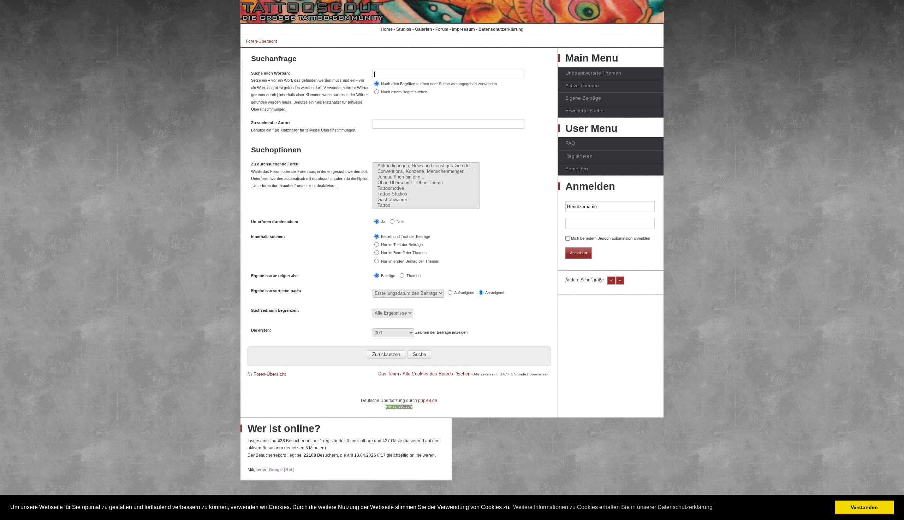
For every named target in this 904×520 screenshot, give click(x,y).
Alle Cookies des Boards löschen (436, 373)
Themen (413, 276)
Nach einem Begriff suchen (403, 92)
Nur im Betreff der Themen (403, 253)
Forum (441, 29)
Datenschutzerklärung (500, 29)
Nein (400, 222)
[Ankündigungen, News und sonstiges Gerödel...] (426, 166)
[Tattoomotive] (426, 188)
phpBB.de (427, 400)
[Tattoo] (426, 205)
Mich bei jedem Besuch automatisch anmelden (610, 238)
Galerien (423, 29)
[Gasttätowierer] (426, 200)
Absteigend (494, 293)
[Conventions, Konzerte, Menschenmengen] (426, 171)
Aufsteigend (463, 293)
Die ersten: (261, 330)
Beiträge (387, 276)
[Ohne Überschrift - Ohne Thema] (426, 183)
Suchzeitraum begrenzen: (275, 310)
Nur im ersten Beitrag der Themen (409, 261)
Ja (382, 222)
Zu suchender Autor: (270, 123)
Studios (403, 29)
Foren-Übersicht (261, 41)
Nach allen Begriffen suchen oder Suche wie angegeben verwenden (438, 84)
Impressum (463, 29)
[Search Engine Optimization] (399, 407)
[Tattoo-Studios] (426, 194)
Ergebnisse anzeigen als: (274, 276)
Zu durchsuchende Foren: (275, 164)
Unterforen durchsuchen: (274, 222)
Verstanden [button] (864, 507)
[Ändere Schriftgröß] (620, 283)
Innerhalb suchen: (268, 236)
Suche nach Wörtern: (270, 73)
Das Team (388, 373)
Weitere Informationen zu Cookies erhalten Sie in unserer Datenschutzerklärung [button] (613, 507)
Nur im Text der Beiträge (401, 245)
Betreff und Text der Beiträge (405, 236)
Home (387, 29)
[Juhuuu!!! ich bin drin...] (426, 177)
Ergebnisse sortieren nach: (276, 290)
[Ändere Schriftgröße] (611, 283)
